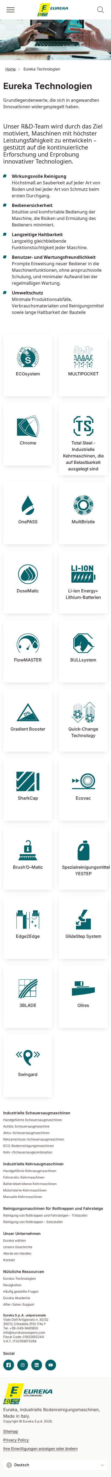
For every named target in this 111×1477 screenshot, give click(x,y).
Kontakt (9, 1260)
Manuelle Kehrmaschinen (22, 1197)
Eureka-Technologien (19, 1278)
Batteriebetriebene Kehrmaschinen (30, 1184)
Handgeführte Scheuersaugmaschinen (32, 1120)
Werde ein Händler (17, 1253)
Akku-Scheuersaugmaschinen (26, 1133)
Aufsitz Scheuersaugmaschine (26, 1126)
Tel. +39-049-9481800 (20, 1328)
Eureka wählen (14, 1240)
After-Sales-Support (18, 1304)
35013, (8, 1324)
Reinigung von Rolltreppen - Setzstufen (33, 1222)
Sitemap (10, 1431)
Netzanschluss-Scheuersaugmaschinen (33, 1139)
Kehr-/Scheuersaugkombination (27, 1152)
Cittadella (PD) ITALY (30, 1324)
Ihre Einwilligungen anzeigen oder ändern (40, 1449)
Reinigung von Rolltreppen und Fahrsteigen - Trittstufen (45, 1215)
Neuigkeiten (12, 1285)
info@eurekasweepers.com (24, 1332)
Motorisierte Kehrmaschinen (25, 1190)
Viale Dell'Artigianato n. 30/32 (26, 1320)
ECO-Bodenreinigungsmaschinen (28, 1146)
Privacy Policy (16, 1440)
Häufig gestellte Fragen (21, 1291)
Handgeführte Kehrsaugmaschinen (29, 1171)
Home (10, 69)
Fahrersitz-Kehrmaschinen (23, 1177)
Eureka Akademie (16, 1298)
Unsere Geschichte (17, 1247)
